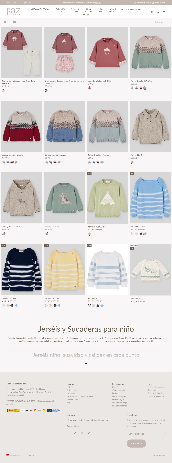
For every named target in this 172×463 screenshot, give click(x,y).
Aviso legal (152, 390)
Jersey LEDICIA (52, 226)
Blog (68, 402)
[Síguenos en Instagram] (81, 433)
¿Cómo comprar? (119, 390)
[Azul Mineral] (132, 88)
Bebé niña (60, 10)
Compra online (118, 384)
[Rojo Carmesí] (140, 88)
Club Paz (115, 387)
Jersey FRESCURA (96, 226)
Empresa (70, 384)
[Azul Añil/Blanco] (144, 233)
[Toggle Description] (86, 364)
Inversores (71, 393)
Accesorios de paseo (131, 9)
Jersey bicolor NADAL (141, 81)
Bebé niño (75, 10)
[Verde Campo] (144, 88)
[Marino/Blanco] (140, 233)
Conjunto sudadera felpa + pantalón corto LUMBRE (65, 82)
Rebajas (85, 14)
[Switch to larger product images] (5, 22)
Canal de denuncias (156, 396)
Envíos (115, 393)
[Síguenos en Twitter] (75, 433)
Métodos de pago (119, 402)
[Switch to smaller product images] (10, 22)
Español (25, 2)
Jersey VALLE (137, 298)
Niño (100, 10)
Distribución (72, 390)
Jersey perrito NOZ (11, 226)
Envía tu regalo (118, 399)
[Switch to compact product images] (14, 22)
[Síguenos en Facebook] (68, 433)
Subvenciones (72, 399)
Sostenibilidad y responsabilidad (80, 396)
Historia (70, 387)
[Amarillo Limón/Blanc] (136, 233)
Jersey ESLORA (138, 226)
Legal (150, 384)
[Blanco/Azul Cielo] (132, 233)
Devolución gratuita (120, 396)
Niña (88, 10)
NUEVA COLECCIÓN (41, 9)
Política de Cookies (156, 393)
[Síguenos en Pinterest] (88, 433)
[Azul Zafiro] (136, 88)
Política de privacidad (157, 387)
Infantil (112, 10)
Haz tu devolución (119, 406)
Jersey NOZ (136, 155)
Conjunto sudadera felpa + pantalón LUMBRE (19, 82)
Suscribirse (136, 443)
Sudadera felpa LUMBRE (99, 81)
